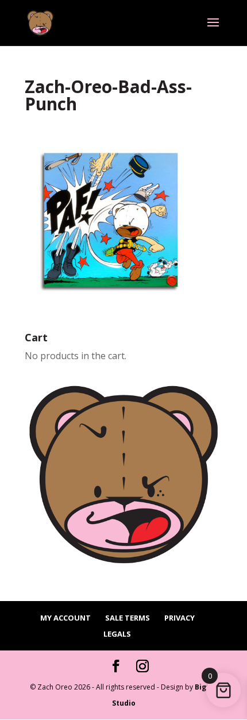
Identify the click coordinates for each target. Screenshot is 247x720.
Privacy (179, 618)
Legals (117, 634)
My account (65, 618)
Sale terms (127, 618)
